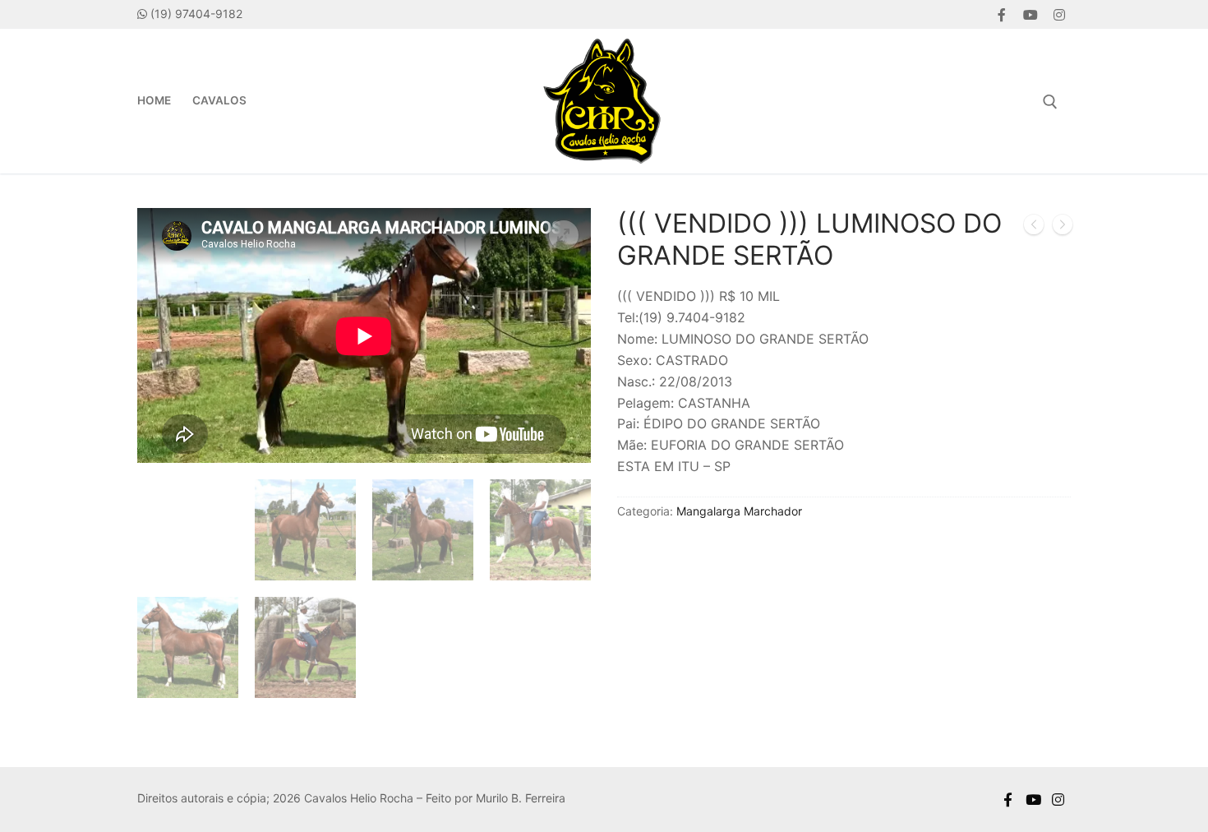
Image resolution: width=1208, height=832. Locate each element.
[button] (564, 235)
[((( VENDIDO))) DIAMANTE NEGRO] (1062, 228)
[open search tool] (1050, 102)
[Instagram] (1059, 14)
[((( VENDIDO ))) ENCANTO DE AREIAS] (1034, 228)
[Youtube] (1030, 14)
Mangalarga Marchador (739, 511)
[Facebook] (1002, 14)
